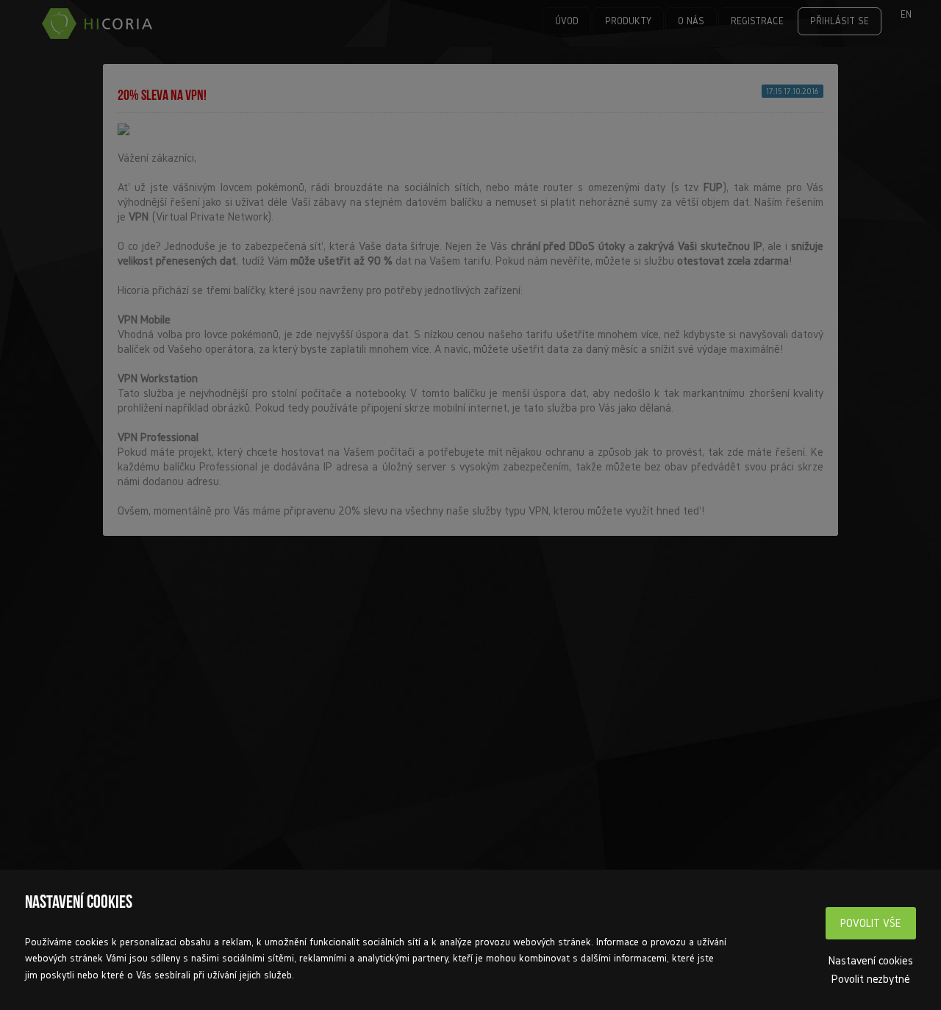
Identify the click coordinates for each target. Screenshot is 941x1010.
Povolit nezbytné (870, 978)
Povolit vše (870, 923)
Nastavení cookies (871, 960)
